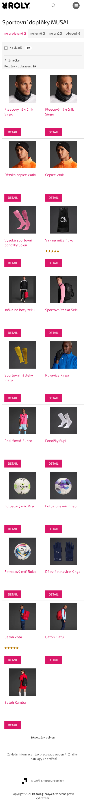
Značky (73, 754)
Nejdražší (55, 34)
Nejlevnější (37, 34)
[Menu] (76, 5)
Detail (13, 132)
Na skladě (20, 48)
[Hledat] (53, 5)
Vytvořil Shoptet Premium (47, 781)
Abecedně (73, 34)
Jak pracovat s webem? (50, 754)
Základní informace (19, 754)
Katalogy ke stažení (44, 759)
